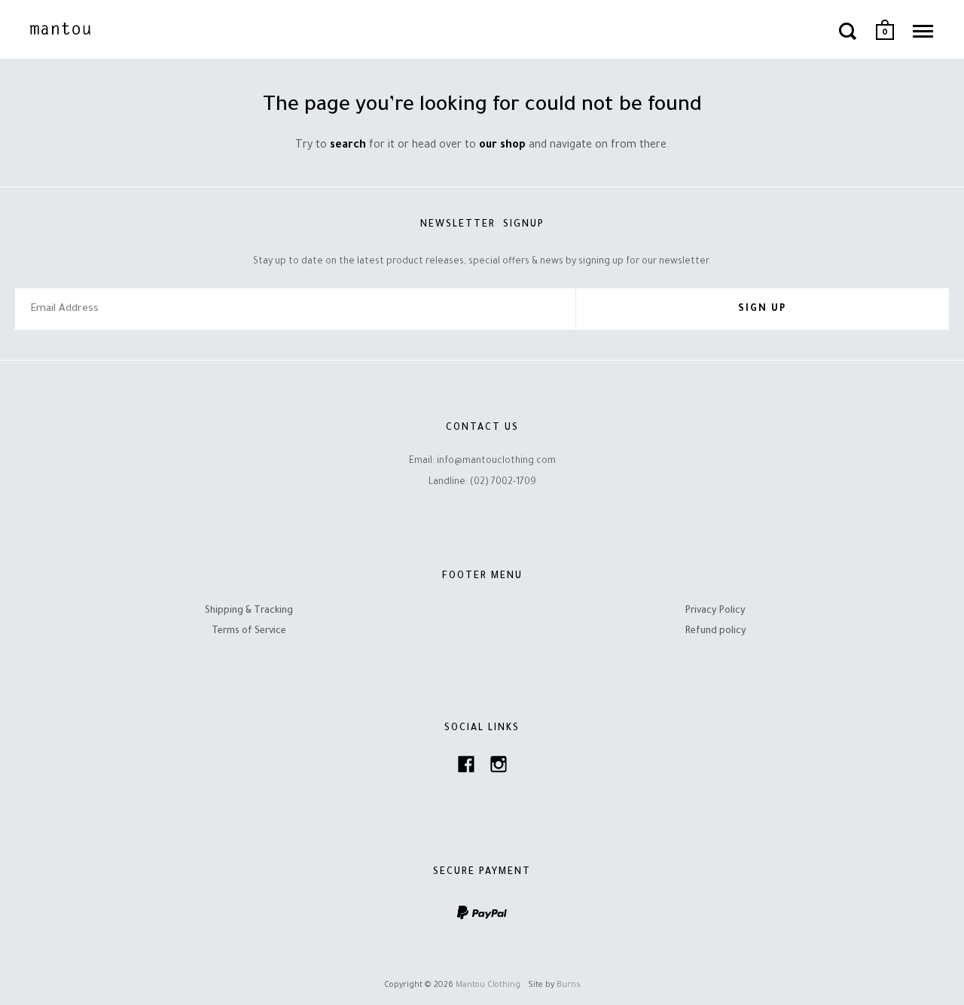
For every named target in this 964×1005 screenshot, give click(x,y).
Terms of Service (249, 631)
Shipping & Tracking (249, 611)
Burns (569, 985)
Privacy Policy (715, 611)
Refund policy (715, 631)
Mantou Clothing (488, 985)
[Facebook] (466, 768)
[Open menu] (923, 31)
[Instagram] (498, 768)
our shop (502, 146)
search (348, 146)
